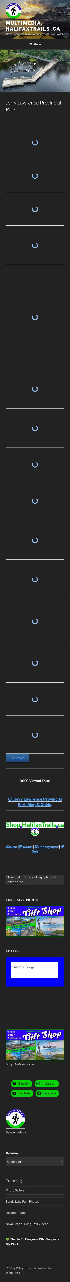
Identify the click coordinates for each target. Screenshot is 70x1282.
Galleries (12, 1153)
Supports (52, 1239)
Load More (17, 758)
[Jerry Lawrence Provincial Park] (35, 142)
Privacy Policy (14, 1268)
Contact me (14, 882)
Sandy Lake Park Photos (22, 1201)
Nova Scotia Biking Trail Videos (27, 1224)
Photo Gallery (15, 1190)
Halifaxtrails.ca (16, 1132)
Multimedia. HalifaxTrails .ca (33, 26)
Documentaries (16, 1213)
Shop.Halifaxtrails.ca (20, 1064)
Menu (37, 44)
